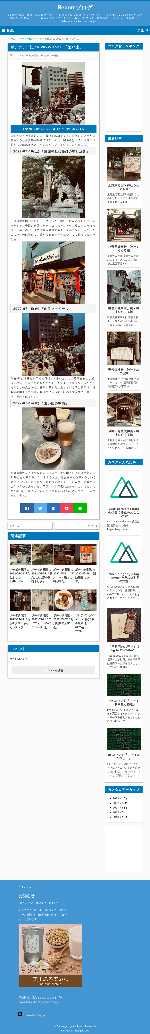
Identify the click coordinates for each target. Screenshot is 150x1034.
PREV (15, 525)
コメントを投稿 (53, 670)
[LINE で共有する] (80, 508)
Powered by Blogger (34, 1015)
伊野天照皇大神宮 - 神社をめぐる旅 (123, 432)
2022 (116, 803)
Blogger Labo (82, 1030)
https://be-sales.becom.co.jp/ (42, 1002)
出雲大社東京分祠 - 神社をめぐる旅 (123, 309)
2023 (116, 798)
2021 (116, 807)
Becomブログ (75, 7)
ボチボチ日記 (51, 55)
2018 (116, 817)
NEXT (92, 525)
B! (53, 508)
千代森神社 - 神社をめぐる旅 (123, 371)
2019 (116, 812)
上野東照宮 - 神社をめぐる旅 (123, 186)
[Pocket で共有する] (66, 508)
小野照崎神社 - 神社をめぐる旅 (123, 248)
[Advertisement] (31, 702)
